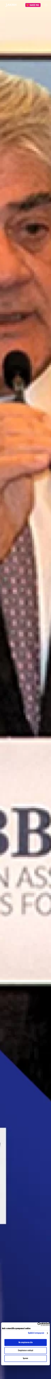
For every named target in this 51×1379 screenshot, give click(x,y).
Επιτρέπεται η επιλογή (25, 1350)
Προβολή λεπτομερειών (36, 1333)
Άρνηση (25, 1358)
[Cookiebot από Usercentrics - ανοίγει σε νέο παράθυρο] (37, 1324)
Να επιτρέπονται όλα (26, 1343)
